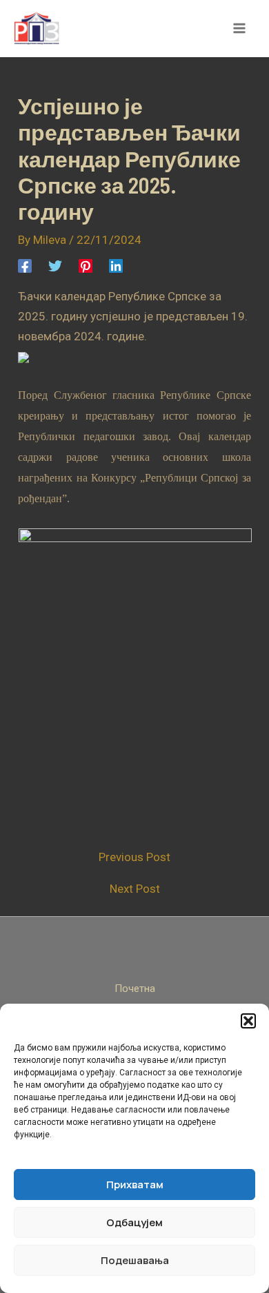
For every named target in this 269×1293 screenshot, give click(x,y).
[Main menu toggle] (240, 29)
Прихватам (134, 1184)
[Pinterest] (85, 265)
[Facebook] (25, 265)
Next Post (135, 889)
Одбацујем (134, 1222)
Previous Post (134, 857)
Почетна (134, 988)
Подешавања (135, 1260)
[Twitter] (55, 265)
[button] (248, 1021)
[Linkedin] (116, 265)
